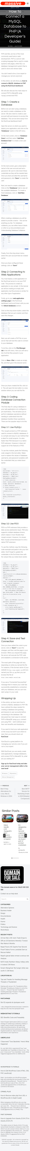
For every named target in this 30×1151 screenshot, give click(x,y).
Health (3, 919)
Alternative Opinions (7, 908)
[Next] (25, 836)
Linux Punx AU (6, 975)
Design (3, 913)
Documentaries (6, 916)
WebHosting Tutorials (10, 1013)
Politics (3, 924)
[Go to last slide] (4, 836)
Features (5, 773)
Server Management (8, 777)
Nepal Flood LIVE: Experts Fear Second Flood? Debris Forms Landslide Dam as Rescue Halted (14, 949)
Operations (13, 773)
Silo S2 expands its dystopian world (12, 1002)
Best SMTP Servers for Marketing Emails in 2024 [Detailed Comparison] (23, 792)
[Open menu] (27, 3)
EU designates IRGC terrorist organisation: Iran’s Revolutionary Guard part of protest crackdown (22, 835)
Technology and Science (9, 927)
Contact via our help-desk (9, 894)
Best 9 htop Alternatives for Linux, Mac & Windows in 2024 (6, 791)
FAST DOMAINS (6, 1114)
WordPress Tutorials (10, 1067)
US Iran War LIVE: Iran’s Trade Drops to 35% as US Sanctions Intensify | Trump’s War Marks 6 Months (14, 940)
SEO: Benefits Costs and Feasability (12, 1017)
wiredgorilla (21, 850)
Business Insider (6, 910)
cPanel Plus (6, 1091)
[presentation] (7, 818)
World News (15, 7)
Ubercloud (5, 1037)
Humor (3, 921)
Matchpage (5, 998)
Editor (11, 46)
